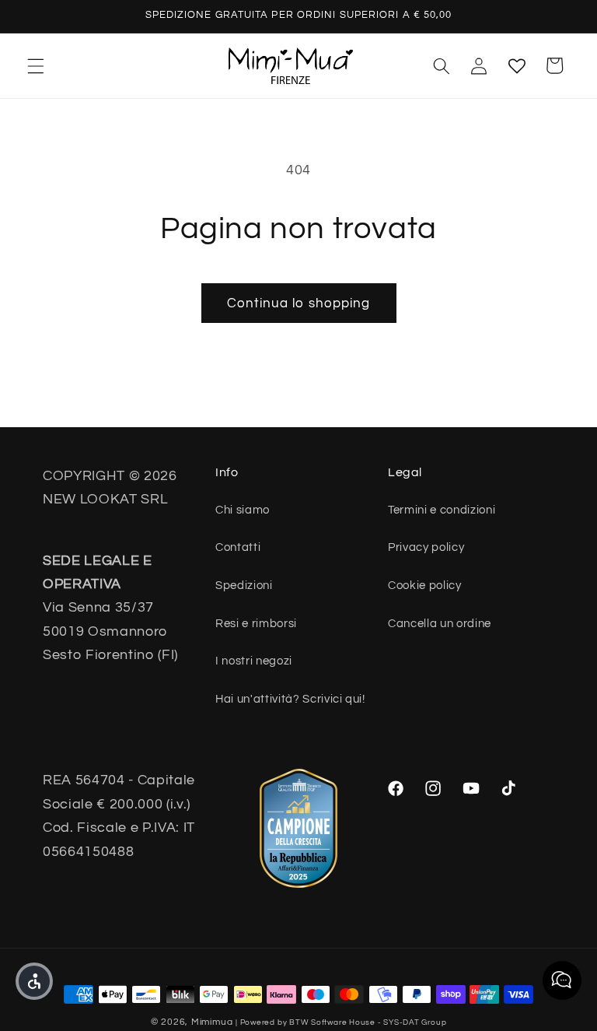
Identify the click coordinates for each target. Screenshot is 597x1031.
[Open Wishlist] (516, 65)
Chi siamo (242, 509)
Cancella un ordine (439, 623)
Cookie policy (425, 585)
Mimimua (211, 1022)
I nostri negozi (253, 660)
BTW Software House (332, 1022)
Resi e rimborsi (256, 623)
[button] (35, 65)
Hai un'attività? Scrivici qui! (290, 699)
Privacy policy (426, 547)
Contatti (237, 547)
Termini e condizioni (441, 509)
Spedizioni (244, 585)
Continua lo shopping (299, 303)
